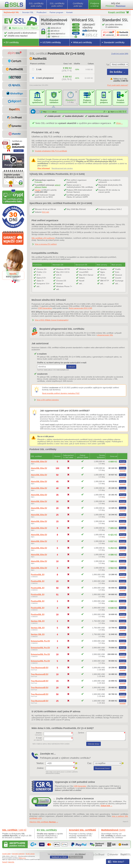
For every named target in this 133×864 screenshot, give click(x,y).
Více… (119, 123)
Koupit (122, 461)
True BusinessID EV (39, 668)
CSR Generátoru (45, 308)
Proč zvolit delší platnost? (117, 85)
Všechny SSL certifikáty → (43, 822)
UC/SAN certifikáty (51, 42)
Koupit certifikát (116, 12)
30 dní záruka (30, 853)
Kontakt (69, 12)
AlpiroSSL (11, 862)
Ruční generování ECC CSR (80, 308)
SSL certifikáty (36, 4)
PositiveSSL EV (37, 574)
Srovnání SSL (28, 12)
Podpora (94, 4)
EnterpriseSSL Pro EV (40, 641)
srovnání (123, 464)
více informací (80, 854)
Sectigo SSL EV (38, 621)
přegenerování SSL (105, 335)
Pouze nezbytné (75, 857)
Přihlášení (110, 6)
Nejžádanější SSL (11, 12)
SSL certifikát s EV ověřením (43, 238)
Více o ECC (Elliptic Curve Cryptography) (51, 320)
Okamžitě (70, 100)
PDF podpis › (18, 150)
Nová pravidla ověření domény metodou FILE (60, 393)
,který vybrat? (13, 275)
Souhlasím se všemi (59, 857)
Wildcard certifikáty (82, 42)
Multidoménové (113, 830)
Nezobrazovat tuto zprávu (62, 168)
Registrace (120, 6)
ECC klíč (45, 212)
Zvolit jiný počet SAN (119, 54)
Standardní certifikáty (114, 42)
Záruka (38, 190)
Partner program (56, 12)
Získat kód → (106, 806)
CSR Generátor (80, 786)
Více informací (43, 168)
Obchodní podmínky (18, 853)
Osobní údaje (6, 853)
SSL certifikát (14, 830)
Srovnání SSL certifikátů (82, 830)
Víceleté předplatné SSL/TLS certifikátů (51, 151)
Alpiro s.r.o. (22, 858)
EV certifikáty (12, 42)
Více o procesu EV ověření (46, 244)
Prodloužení (41, 12)
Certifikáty (78, 4)
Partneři (4, 862)
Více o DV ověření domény (48, 400)
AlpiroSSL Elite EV (39, 461)
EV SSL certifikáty (47, 830)
